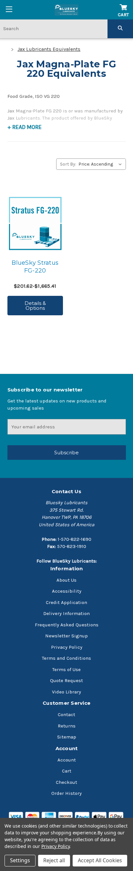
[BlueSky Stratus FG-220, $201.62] (35, 223)
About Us (66, 580)
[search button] (120, 28)
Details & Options (35, 305)
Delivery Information (66, 613)
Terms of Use (66, 669)
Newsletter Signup (66, 636)
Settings (20, 860)
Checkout (66, 782)
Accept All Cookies (100, 860)
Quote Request (66, 680)
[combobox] (53, 28)
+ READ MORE (24, 127)
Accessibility (66, 591)
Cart (66, 771)
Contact (66, 714)
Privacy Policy (66, 647)
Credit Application (66, 602)
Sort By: (68, 164)
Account (66, 760)
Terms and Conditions (66, 658)
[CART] (123, 4)
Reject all (54, 860)
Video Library (66, 692)
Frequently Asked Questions (66, 625)
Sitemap (66, 737)
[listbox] (101, 164)
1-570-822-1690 (74, 539)
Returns (67, 726)
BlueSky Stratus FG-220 (35, 266)
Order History (66, 793)
